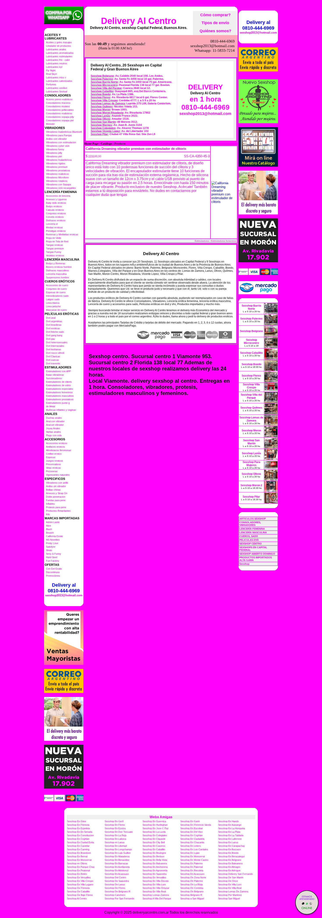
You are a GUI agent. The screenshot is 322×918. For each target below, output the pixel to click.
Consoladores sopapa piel (60, 120)
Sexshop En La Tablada (230, 835)
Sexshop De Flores (115, 888)
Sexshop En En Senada (79, 831)
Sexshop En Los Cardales (194, 849)
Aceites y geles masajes (59, 42)
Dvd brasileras (54, 324)
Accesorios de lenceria (58, 196)
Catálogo (106, 143)
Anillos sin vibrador (56, 486)
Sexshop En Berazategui (231, 856)
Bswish (50, 532)
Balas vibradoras (55, 374)
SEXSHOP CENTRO (250, 543)
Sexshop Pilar (99, 134)
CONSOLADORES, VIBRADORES (250, 523)
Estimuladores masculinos (60, 396)
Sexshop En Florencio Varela (195, 824)
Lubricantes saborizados (59, 81)
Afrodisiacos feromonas (58, 450)
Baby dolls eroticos (56, 203)
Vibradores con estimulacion (61, 142)
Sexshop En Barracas (116, 863)
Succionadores (54, 378)
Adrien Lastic (53, 522)
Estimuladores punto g (58, 403)
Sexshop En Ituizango (229, 824)
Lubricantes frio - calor (58, 60)
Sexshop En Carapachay (231, 846)
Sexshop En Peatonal (78, 870)
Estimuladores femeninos (59, 392)
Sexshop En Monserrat (192, 856)
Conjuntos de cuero (56, 289)
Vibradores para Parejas (59, 135)
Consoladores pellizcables (60, 110)
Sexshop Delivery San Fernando (235, 874)
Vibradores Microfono (57, 177)
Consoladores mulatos (58, 106)
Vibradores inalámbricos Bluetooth (64, 131)
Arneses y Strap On (56, 493)
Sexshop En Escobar (191, 828)
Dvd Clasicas (53, 356)
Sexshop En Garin (190, 821)
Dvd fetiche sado (55, 331)
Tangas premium (55, 248)
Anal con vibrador (55, 421)
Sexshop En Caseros (154, 846)
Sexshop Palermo (102, 78)
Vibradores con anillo (57, 482)
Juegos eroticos (54, 460)
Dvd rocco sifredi (55, 353)
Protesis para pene (56, 507)
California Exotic (54, 536)
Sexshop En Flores (115, 824)
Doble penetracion (55, 496)
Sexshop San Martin (103, 121)
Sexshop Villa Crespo (104, 100)
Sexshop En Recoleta (191, 870)
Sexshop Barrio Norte (104, 82)
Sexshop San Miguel (229, 898)
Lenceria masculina (56, 274)
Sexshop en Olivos (77, 863)
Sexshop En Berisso (153, 856)
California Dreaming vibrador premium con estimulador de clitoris (136, 148)
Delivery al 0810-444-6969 (64, 587)
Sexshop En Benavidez (117, 860)
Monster (50, 124)
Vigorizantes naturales (58, 474)
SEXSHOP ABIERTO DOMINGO (257, 553)
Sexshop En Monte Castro (194, 860)
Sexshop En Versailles (79, 877)
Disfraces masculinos (57, 270)
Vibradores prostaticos (58, 170)
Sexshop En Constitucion (80, 835)
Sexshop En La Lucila (154, 831)
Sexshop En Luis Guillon (118, 853)
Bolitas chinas (53, 489)
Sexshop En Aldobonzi (116, 870)
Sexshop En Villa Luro (154, 884)
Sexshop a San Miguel (192, 898)
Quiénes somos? (215, 31)
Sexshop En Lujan (190, 853)
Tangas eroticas (54, 245)
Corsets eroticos (55, 217)
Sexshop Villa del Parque (106, 88)
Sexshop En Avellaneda (117, 867)
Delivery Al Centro (138, 21)
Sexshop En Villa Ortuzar (156, 888)
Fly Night (50, 70)
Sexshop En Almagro (229, 867)
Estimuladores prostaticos (60, 399)
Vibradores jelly (54, 153)
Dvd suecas (52, 360)
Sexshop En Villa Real (229, 888)
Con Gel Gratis (54, 568)
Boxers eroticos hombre (59, 267)
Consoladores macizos (58, 103)
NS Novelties (53, 539)
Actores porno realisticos (59, 99)
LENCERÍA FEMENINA (252, 528)
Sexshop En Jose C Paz (156, 828)
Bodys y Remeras (55, 263)
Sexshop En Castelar (78, 846)
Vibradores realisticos (57, 174)
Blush (49, 529)
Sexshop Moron (100, 109)
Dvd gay (50, 339)
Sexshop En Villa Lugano (80, 884)
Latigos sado (53, 299)
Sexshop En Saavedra (154, 874)
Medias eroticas (54, 227)
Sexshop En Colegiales (155, 835)
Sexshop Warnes (101, 125)
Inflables (50, 503)
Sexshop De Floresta (78, 888)
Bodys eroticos (54, 206)
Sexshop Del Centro (115, 877)
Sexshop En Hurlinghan (155, 824)
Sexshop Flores (100, 97)
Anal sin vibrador (55, 424)
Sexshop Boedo (100, 94)
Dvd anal (50, 317)
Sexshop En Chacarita (192, 842)
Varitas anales (53, 431)
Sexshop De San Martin (230, 877)
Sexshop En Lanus (228, 842)
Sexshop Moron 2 (251, 485)
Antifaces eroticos (55, 446)
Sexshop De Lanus (115, 884)
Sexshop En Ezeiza (115, 828)
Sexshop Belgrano (102, 75)
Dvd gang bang (54, 335)
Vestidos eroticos (55, 255)
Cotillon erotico (54, 453)
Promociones (53, 575)
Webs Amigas (161, 817)
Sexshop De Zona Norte (193, 877)
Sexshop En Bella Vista (155, 860)
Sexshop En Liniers (190, 846)
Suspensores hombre (57, 277)
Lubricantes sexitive (56, 88)
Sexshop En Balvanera (155, 863)
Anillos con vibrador (56, 139)
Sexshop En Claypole (154, 839)
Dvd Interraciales (55, 346)
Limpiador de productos (58, 46)
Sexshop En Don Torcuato (119, 831)
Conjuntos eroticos (56, 213)
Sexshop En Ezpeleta (78, 828)
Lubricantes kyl (54, 67)
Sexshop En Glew (76, 821)
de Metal (50, 406)
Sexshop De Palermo (191, 881)
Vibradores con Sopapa (58, 184)
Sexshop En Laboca (115, 839)
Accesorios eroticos (56, 443)
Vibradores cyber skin (57, 146)
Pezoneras (52, 471)
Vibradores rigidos (55, 163)
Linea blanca (52, 303)
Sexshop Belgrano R (191, 895)
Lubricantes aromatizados (60, 53)
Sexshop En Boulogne (154, 853)
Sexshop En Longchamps (118, 849)
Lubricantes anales (56, 49)
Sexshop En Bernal (77, 856)
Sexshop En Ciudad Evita (80, 842)
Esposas (50, 457)
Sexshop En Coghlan (191, 835)
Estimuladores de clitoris (59, 381)
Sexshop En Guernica (154, 821)
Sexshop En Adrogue (229, 870)
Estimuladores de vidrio (58, 385)
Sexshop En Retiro (77, 874)
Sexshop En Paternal (191, 867)
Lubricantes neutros (56, 63)
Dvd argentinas (54, 321)
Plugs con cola (54, 435)
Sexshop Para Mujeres (251, 464)
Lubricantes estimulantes (59, 56)
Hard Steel (51, 557)
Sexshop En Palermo (191, 863)
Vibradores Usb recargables (61, 188)
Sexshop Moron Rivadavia (107, 112)
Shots (49, 550)
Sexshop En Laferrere (230, 839)
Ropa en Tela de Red (57, 241)
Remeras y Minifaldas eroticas (62, 234)
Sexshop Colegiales (103, 128)
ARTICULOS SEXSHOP (252, 518)
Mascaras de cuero (56, 310)
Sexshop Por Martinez (230, 895)
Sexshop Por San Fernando (119, 898)
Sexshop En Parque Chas (81, 867)
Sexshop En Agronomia (155, 870)
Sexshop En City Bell (154, 842)
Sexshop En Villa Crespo (80, 881)
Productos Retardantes (58, 510)
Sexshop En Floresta (78, 824)
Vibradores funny (55, 149)
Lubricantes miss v (56, 77)
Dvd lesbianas (53, 349)
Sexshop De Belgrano (191, 891)
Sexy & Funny (53, 553)
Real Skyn (51, 74)
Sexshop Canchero (115, 895)
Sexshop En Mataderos (117, 856)
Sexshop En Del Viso (191, 831)
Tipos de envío (215, 23)
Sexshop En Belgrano (229, 860)
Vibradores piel (54, 156)
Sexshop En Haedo (228, 821)
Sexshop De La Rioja (191, 884)
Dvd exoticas (53, 328)
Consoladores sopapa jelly (60, 117)
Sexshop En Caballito (154, 849)
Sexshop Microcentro (104, 85)
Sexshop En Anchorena (155, 867)
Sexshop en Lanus (115, 842)
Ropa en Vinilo (53, 238)
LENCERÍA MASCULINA (253, 532)
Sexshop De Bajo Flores (80, 895)
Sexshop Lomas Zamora (156, 895)
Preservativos (53, 464)
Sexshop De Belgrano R (117, 891)
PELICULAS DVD (249, 540)
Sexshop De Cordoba (191, 888)
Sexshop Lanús (100, 115)
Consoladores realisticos (59, 113)
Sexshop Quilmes (102, 106)
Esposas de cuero (55, 292)
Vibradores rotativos (56, 181)
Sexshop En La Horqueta (231, 828)
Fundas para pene (55, 500)
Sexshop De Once (228, 881)
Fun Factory (52, 560)
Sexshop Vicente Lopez (105, 131)
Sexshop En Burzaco (229, 849)
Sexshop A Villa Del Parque (157, 898)
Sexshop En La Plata (229, 831)
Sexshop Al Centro (77, 898)
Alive (48, 525)
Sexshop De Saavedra (117, 881)
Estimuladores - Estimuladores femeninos (215, 241)
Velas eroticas (53, 467)
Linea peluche (53, 306)
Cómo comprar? (215, 15)
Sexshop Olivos (100, 118)
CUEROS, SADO (248, 536)
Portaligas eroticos (56, 231)
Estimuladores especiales (59, 389)
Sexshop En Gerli (114, 821)
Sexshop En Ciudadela (192, 839)
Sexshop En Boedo (228, 853)
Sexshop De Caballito (78, 891)
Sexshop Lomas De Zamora (233, 891)
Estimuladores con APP (58, 371)
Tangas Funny (53, 252)
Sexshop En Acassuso (117, 874)
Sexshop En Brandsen (79, 853)
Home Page (91, 143)
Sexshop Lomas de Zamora (108, 103)
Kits (48, 514)
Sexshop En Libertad (116, 846)
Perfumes (51, 84)
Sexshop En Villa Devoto (156, 881)
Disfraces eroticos (55, 220)
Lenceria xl (52, 224)
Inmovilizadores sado (57, 296)
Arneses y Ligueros (56, 199)
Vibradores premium (56, 167)
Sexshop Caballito (102, 91)
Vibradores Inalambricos (59, 160)
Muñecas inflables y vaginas (61, 410)
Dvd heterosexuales (56, 342)
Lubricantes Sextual (56, 91)
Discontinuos (53, 572)
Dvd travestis (53, 363)
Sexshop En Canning (78, 849)
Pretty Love (52, 543)
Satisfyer (50, 546)
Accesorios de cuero (57, 285)
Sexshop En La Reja (115, 835)
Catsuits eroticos (55, 210)
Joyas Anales (53, 428)
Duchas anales (54, 417)
